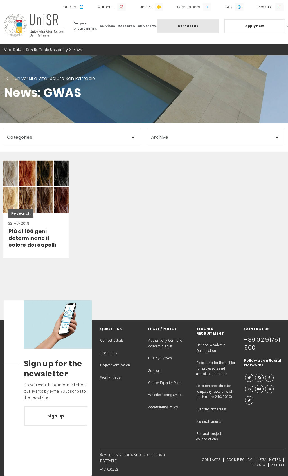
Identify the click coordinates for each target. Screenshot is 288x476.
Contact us (188, 26)
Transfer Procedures (211, 409)
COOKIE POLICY (239, 460)
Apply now (254, 26)
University (147, 26)
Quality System (160, 358)
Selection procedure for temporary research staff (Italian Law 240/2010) (215, 391)
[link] (36, 209)
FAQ (228, 7)
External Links (188, 7)
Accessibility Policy (163, 407)
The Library (108, 353)
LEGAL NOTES (269, 460)
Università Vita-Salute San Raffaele (55, 78)
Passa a (265, 7)
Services (107, 26)
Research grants (208, 421)
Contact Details (112, 341)
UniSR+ (146, 7)
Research (126, 26)
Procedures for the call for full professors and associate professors (215, 368)
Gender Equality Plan (164, 383)
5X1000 (277, 465)
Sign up (56, 416)
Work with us (110, 377)
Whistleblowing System (166, 395)
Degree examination (115, 365)
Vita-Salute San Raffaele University (36, 49)
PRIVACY (258, 465)
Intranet (70, 7)
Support (154, 371)
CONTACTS (211, 460)
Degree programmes (85, 26)
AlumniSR (106, 7)
